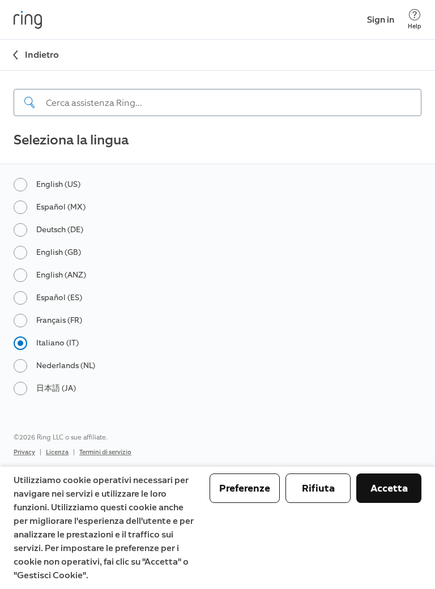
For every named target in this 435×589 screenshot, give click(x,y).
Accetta (389, 488)
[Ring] (28, 20)
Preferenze (244, 488)
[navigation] (217, 93)
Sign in (380, 19)
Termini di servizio (105, 452)
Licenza (57, 452)
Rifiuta (318, 488)
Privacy (24, 452)
